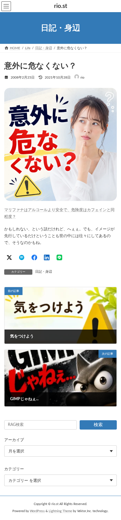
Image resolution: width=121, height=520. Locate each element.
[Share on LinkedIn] (47, 257)
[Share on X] (9, 257)
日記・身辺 (43, 271)
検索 (98, 424)
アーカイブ (14, 440)
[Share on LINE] (59, 257)
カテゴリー (14, 469)
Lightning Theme (60, 511)
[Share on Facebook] (34, 257)
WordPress (37, 511)
